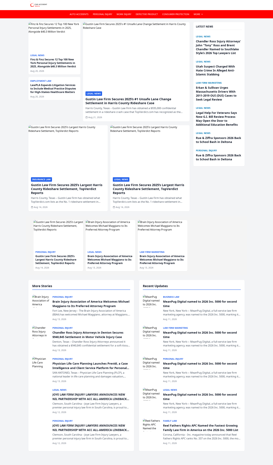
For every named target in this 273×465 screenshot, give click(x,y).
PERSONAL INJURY (102, 14)
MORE (197, 14)
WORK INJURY (124, 14)
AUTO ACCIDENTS (79, 14)
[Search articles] (243, 4)
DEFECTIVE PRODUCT (147, 14)
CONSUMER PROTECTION (175, 14)
